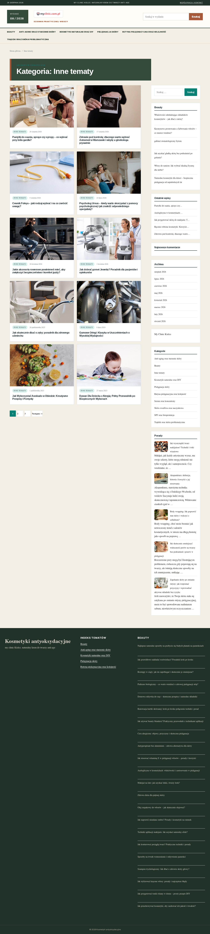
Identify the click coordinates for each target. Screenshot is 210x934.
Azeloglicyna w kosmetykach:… (168, 212)
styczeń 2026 (160, 321)
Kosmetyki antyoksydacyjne (38, 641)
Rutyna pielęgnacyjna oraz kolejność (144, 32)
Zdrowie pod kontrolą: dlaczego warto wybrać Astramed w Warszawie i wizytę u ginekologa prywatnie (104, 140)
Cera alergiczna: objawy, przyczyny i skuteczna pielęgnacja (163, 733)
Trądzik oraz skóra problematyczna (28, 39)
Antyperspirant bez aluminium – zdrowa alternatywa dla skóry (165, 745)
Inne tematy (20, 131)
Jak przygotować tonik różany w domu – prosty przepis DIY (164, 893)
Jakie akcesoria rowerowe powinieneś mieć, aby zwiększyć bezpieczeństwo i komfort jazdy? (38, 271)
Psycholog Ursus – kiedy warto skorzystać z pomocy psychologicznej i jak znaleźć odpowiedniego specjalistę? (108, 206)
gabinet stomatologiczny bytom (168, 140)
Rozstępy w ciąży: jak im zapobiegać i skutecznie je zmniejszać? (165, 671)
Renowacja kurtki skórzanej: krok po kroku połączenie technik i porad (168, 708)
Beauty (11, 32)
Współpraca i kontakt (191, 3)
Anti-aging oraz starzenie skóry (37, 32)
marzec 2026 (159, 307)
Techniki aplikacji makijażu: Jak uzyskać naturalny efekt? (163, 832)
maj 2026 (158, 292)
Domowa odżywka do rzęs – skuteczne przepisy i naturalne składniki (167, 696)
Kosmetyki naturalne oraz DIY (76, 32)
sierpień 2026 (160, 271)
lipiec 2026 (159, 278)
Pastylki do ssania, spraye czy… (168, 205)
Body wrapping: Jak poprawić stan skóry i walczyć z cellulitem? (183, 515)
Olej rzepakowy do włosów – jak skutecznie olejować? (161, 807)
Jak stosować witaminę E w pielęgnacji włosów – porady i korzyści (167, 758)
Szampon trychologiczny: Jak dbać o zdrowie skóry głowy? (163, 868)
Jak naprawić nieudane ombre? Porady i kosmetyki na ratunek (164, 819)
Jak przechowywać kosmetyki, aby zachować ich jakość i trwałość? (167, 905)
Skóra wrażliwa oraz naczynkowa (168, 407)
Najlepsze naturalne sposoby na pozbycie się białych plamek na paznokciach (171, 645)
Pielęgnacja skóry (108, 32)
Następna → (37, 413)
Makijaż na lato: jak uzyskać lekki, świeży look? (159, 782)
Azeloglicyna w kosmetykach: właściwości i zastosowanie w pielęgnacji (169, 770)
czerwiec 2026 (160, 285)
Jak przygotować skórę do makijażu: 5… (172, 219)
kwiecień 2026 (160, 300)
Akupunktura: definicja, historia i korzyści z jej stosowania (180, 479)
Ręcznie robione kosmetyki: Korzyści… (171, 226)
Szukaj (196, 16)
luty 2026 (158, 314)
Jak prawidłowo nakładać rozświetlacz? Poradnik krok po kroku (165, 659)
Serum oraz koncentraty (164, 401)
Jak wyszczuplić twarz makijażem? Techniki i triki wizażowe (182, 447)
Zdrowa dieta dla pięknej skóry (151, 795)
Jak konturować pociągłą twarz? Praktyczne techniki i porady (164, 844)
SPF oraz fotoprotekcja (164, 415)
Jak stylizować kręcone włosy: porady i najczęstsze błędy (162, 881)
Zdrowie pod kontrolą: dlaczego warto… (172, 233)
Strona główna (15, 51)
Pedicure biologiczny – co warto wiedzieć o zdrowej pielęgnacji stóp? (168, 684)
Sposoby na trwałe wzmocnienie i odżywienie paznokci (162, 856)
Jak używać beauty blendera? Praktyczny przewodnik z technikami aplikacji (170, 721)
